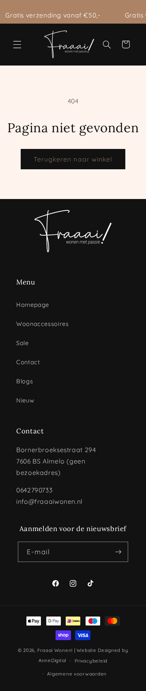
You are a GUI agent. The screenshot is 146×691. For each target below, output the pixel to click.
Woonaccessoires (42, 324)
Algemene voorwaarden (77, 674)
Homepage (32, 304)
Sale (22, 343)
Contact (28, 362)
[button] (17, 44)
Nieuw (25, 400)
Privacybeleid (91, 661)
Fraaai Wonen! (55, 650)
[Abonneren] (118, 552)
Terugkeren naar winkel (73, 159)
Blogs (24, 381)
